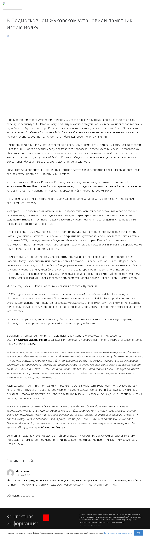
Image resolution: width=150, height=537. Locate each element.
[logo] (12, 6)
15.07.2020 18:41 (23, 474)
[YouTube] (46, 517)
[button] (145, 6)
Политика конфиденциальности (91, 525)
